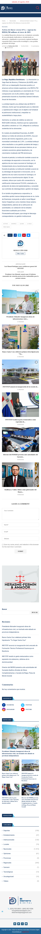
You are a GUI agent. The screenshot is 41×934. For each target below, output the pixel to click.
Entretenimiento (21, 835)
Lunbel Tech (25, 932)
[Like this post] (10, 235)
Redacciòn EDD (13, 46)
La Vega (29, 223)
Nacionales (13, 21)
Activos (5, 223)
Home (3, 21)
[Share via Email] (28, 235)
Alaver (22, 223)
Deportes (21, 830)
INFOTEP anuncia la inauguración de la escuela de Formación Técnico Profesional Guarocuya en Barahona (19, 648)
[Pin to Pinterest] (24, 235)
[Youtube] (26, 923)
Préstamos (6, 227)
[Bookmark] (36, 292)
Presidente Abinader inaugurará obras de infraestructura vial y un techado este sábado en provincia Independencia (19, 629)
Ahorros (13, 223)
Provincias (21, 858)
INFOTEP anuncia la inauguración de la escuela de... (20, 387)
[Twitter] (18, 923)
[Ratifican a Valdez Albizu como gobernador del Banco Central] (20, 474)
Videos (21, 881)
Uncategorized (21, 876)
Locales (21, 844)
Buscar (4, 609)
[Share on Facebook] (15, 235)
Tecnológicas (21, 872)
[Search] (37, 8)
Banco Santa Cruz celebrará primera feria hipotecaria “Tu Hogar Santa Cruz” (10, 775)
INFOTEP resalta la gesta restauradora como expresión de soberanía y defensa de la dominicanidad (17, 659)
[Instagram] (22, 923)
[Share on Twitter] (19, 235)
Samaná (21, 867)
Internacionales (21, 840)
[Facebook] (14, 923)
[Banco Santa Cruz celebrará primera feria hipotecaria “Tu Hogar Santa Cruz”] (20, 337)
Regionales (21, 863)
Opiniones (21, 853)
